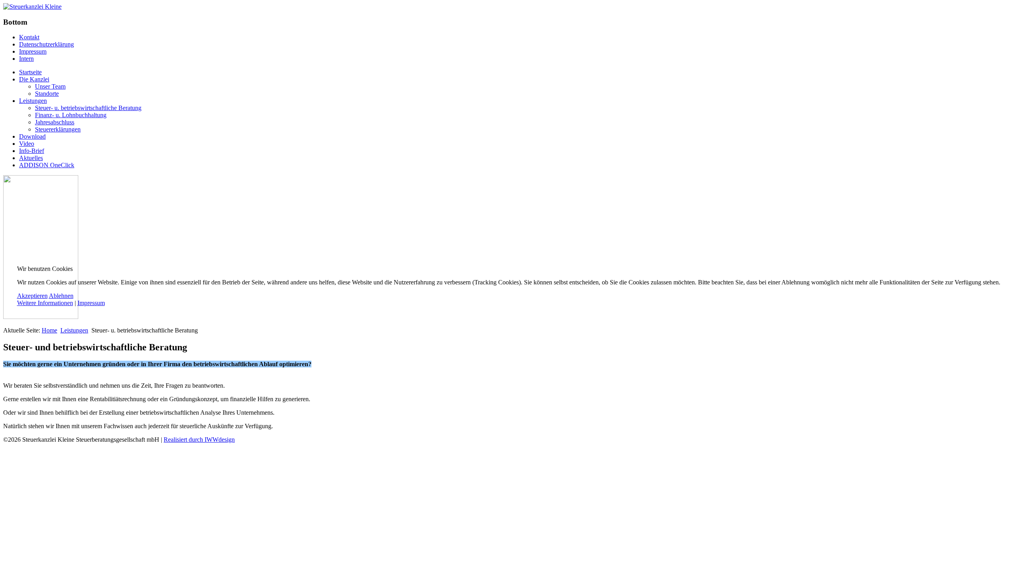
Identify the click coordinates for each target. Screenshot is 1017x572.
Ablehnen (61, 295)
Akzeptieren (32, 295)
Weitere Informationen (45, 303)
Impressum (91, 303)
